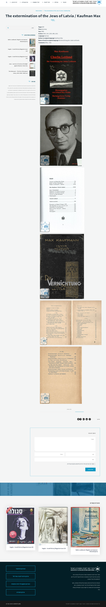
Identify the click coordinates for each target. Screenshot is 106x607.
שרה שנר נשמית (16, 99)
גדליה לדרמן (25, 90)
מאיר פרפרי (28, 92)
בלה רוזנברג (12, 88)
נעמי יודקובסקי (12, 94)
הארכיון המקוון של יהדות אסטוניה (20, 584)
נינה (20, 94)
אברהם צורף (29, 85)
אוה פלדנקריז (19, 85)
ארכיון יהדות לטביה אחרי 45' (21, 576)
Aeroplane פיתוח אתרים (13, 604)
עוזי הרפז (29, 97)
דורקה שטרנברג (15, 90)
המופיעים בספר (32, 92)
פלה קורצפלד (14, 97)
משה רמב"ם (30, 94)
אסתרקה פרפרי (24, 88)
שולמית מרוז (30, 99)
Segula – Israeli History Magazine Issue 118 (54, 548)
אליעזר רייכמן (33, 88)
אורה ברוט (15, 85)
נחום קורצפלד (25, 94)
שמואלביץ (25, 99)
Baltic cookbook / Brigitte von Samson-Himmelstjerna (87, 550)
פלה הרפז (17, 97)
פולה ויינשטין (22, 97)
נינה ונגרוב (17, 94)
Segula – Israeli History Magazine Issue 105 (21, 547)
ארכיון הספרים (21, 592)
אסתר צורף (29, 88)
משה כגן (8, 92)
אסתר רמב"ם (20, 88)
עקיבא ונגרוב (26, 97)
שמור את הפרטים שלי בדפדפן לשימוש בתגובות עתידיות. (80, 464)
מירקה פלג (24, 92)
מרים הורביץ (21, 92)
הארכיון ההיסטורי (20, 569)
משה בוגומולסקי (12, 92)
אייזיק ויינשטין (10, 85)
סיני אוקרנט (33, 97)
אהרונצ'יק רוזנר (23, 85)
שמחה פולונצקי (21, 99)
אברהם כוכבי (33, 85)
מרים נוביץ (17, 92)
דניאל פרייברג (10, 90)
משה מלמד (33, 94)
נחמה (22, 94)
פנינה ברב (9, 97)
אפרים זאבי (15, 88)
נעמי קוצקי (8, 94)
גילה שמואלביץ (20, 90)
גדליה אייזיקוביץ (30, 90)
